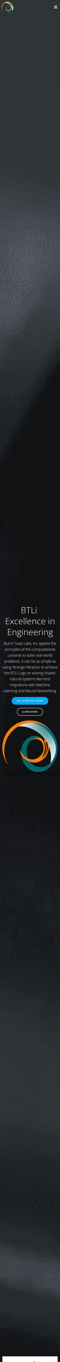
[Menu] (55, 7)
